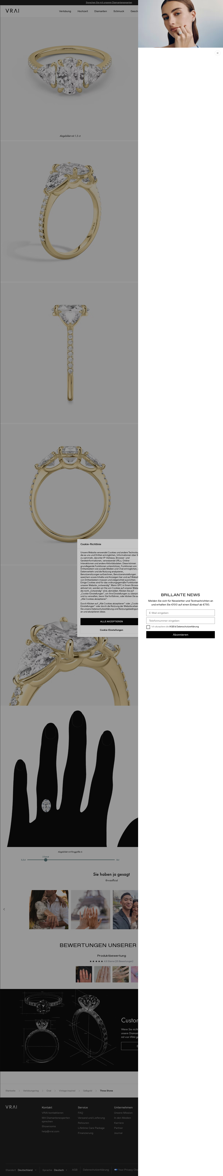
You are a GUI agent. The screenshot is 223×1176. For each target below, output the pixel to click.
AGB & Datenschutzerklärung (184, 626)
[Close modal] (111, 588)
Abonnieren (180, 635)
